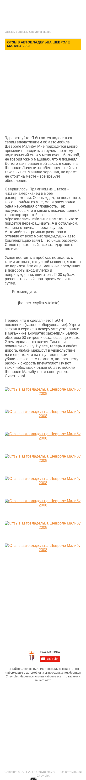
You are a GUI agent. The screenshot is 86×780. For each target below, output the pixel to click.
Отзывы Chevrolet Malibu (34, 31)
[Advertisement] (43, 93)
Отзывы (10, 31)
